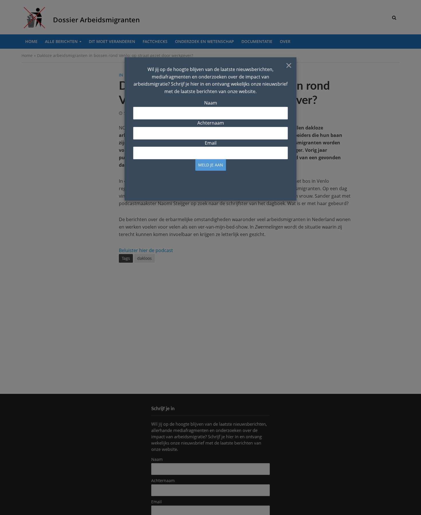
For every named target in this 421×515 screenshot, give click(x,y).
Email (211, 143)
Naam (210, 103)
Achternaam (210, 123)
